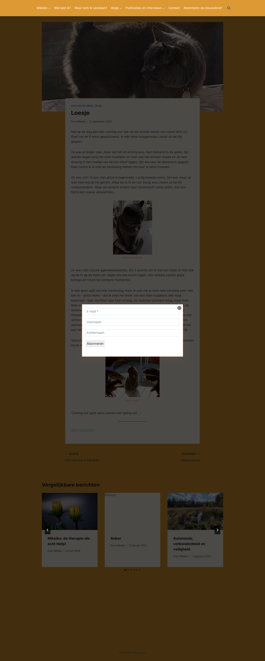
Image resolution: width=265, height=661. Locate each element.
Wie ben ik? (62, 8)
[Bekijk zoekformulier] (229, 8)
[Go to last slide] (47, 530)
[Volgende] (217, 530)
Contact (174, 8)
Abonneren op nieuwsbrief (203, 8)
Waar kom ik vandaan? (90, 8)
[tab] (125, 570)
